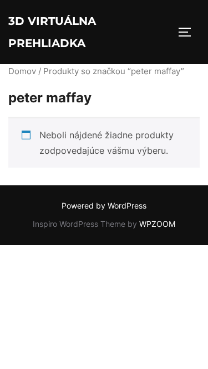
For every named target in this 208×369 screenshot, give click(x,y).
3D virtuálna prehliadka (52, 32)
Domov (22, 71)
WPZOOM (157, 223)
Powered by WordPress (104, 205)
